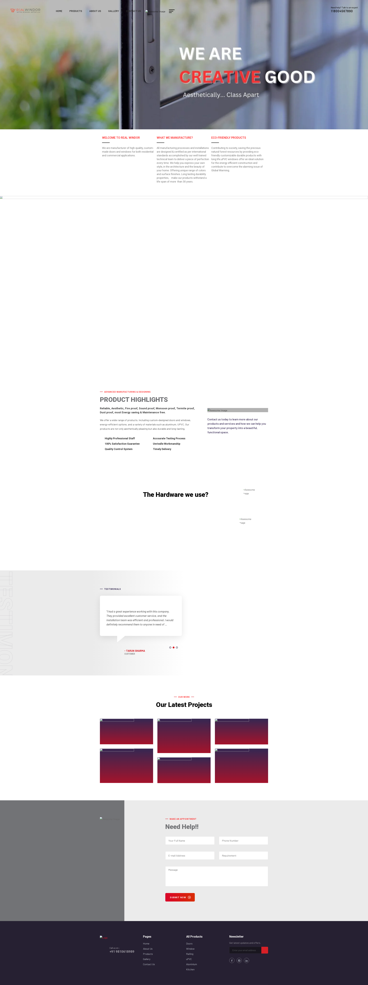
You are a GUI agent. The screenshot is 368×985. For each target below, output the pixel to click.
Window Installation (118, 742)
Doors (189, 943)
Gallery (113, 11)
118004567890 (342, 11)
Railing (189, 953)
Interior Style (171, 781)
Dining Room (113, 781)
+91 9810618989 (122, 951)
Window (190, 948)
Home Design (229, 781)
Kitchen (190, 969)
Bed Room (169, 751)
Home (59, 11)
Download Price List (163, 546)
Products (75, 11)
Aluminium (191, 964)
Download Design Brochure (167, 552)
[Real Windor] (25, 10)
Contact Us (133, 11)
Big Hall (225, 742)
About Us (95, 11)
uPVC (189, 959)
